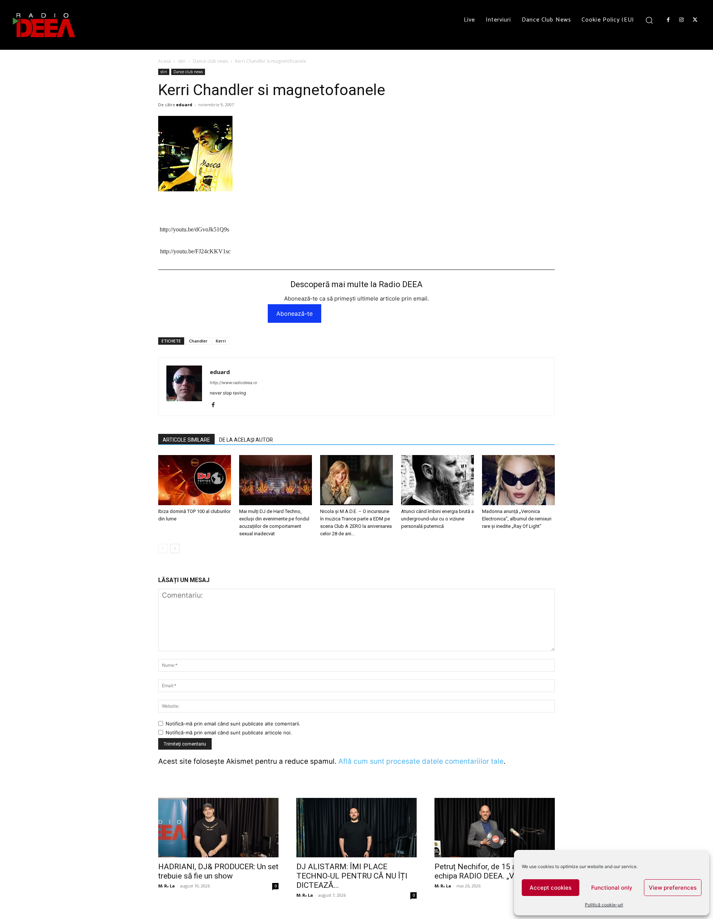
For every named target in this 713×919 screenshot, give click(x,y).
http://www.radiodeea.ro (233, 382)
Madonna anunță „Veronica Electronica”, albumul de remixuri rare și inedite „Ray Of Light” (516, 519)
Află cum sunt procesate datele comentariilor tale (421, 761)
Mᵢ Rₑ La (166, 886)
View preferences (673, 887)
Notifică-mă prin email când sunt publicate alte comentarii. (233, 724)
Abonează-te (294, 313)
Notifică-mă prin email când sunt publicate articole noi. (229, 732)
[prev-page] (162, 548)
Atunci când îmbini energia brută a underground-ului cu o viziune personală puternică (437, 519)
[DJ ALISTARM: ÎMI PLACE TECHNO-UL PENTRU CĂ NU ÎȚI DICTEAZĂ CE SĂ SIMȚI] (356, 827)
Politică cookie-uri (604, 904)
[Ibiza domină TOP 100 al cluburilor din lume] (194, 480)
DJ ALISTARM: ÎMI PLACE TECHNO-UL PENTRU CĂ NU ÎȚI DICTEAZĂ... (351, 876)
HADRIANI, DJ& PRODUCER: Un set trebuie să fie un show (218, 871)
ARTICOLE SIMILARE (186, 440)
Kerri (221, 341)
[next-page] (174, 548)
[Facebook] (668, 20)
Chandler (198, 341)
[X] (695, 20)
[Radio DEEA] (44, 24)
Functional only (611, 887)
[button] (649, 20)
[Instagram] (681, 20)
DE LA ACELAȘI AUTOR (246, 440)
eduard (184, 104)
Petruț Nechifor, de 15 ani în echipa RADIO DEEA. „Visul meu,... (492, 871)
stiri (182, 61)
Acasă (164, 61)
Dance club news (210, 61)
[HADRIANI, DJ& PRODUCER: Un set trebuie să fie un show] (218, 827)
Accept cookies (551, 887)
